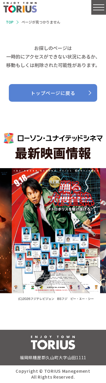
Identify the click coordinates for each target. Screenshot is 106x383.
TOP (10, 21)
